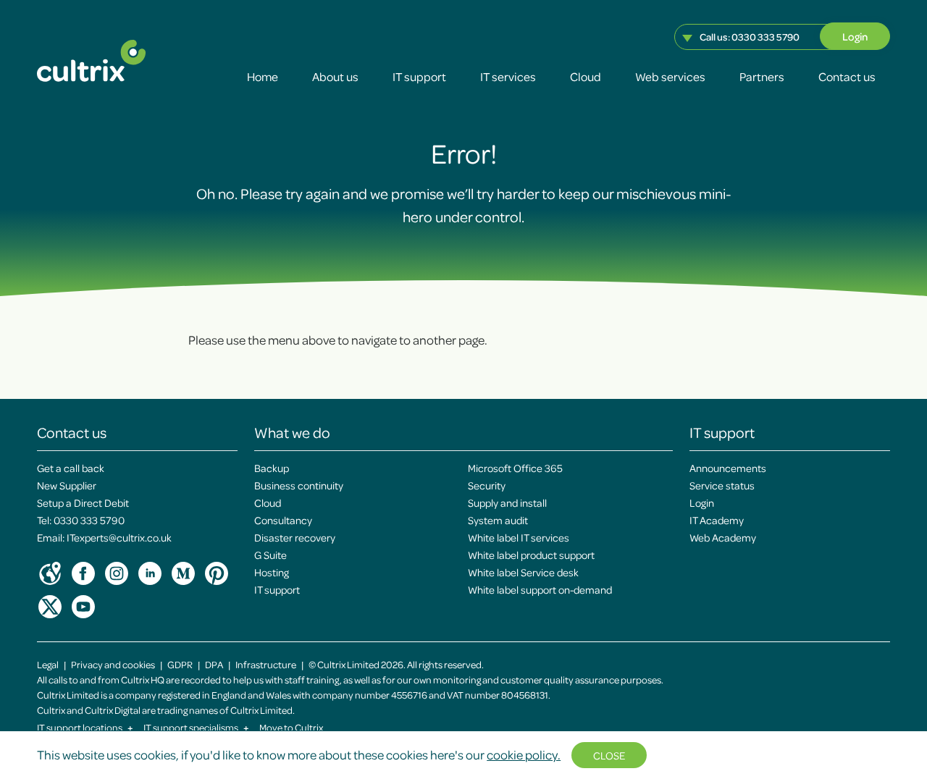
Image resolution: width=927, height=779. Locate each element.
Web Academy (722, 537)
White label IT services (518, 537)
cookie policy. (524, 754)
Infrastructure (265, 664)
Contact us (847, 76)
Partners (761, 76)
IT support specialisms (196, 727)
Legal (48, 664)
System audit (498, 519)
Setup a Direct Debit (83, 502)
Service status (722, 485)
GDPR (180, 664)
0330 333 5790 (765, 36)
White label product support (531, 554)
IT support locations (85, 727)
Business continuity (298, 485)
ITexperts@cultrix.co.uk (119, 537)
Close (609, 755)
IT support (419, 76)
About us (335, 76)
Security (487, 485)
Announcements (727, 467)
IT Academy (716, 519)
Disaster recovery (294, 537)
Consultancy (283, 519)
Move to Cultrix (291, 727)
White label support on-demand (540, 589)
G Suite (270, 554)
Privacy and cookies (113, 664)
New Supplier (66, 485)
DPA (214, 664)
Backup (271, 467)
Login (855, 36)
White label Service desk (523, 571)
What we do (292, 432)
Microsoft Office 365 (515, 467)
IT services (508, 76)
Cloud (585, 76)
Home (262, 76)
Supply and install (507, 502)
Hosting (271, 571)
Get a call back (70, 467)
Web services (670, 76)
